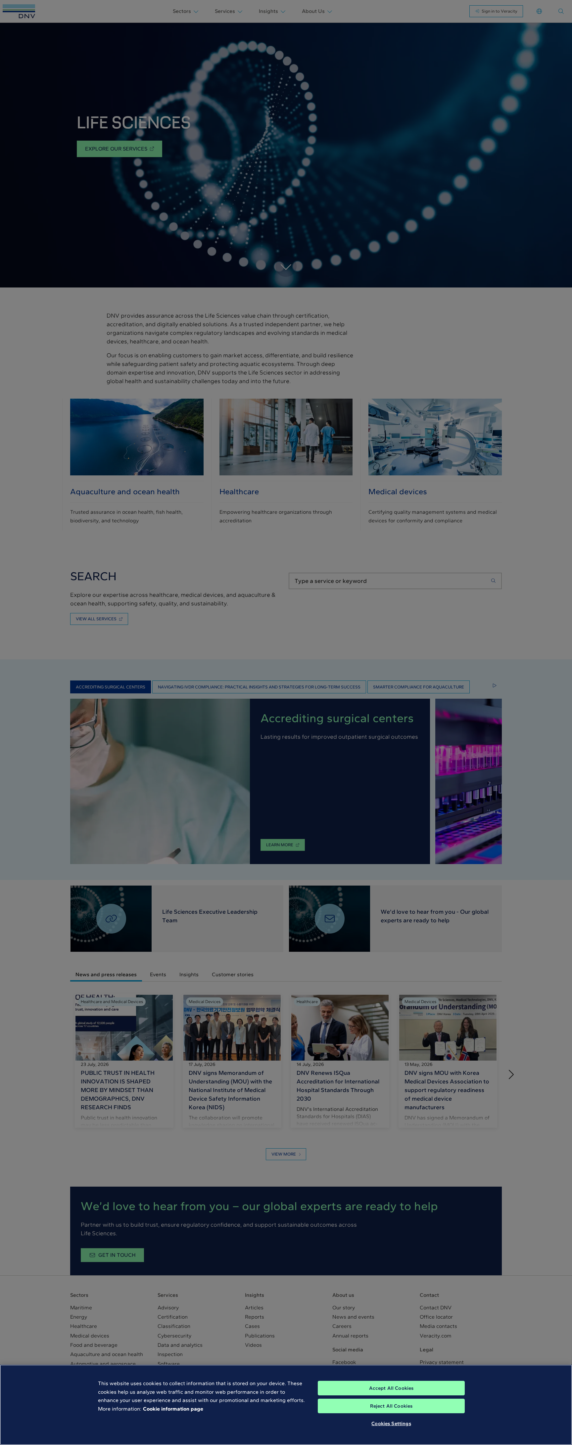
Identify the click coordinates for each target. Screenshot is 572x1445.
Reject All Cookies (391, 1406)
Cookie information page (173, 1409)
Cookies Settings (391, 1423)
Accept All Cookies (391, 1388)
